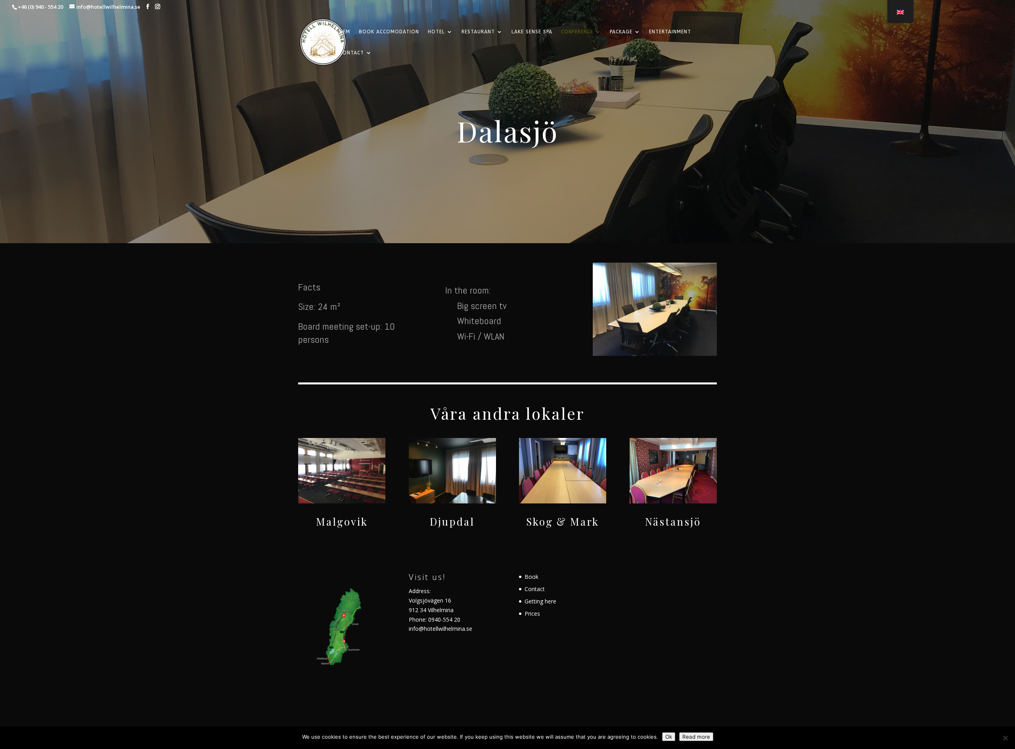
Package (621, 32)
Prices (532, 613)
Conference (577, 32)
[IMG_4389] (655, 353)
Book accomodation (389, 32)
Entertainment (670, 32)
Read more (696, 737)
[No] (1005, 738)
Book (531, 576)
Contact (351, 53)
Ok (668, 737)
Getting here (540, 601)
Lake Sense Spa (531, 32)
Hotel (436, 32)
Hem (344, 32)
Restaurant (478, 32)
